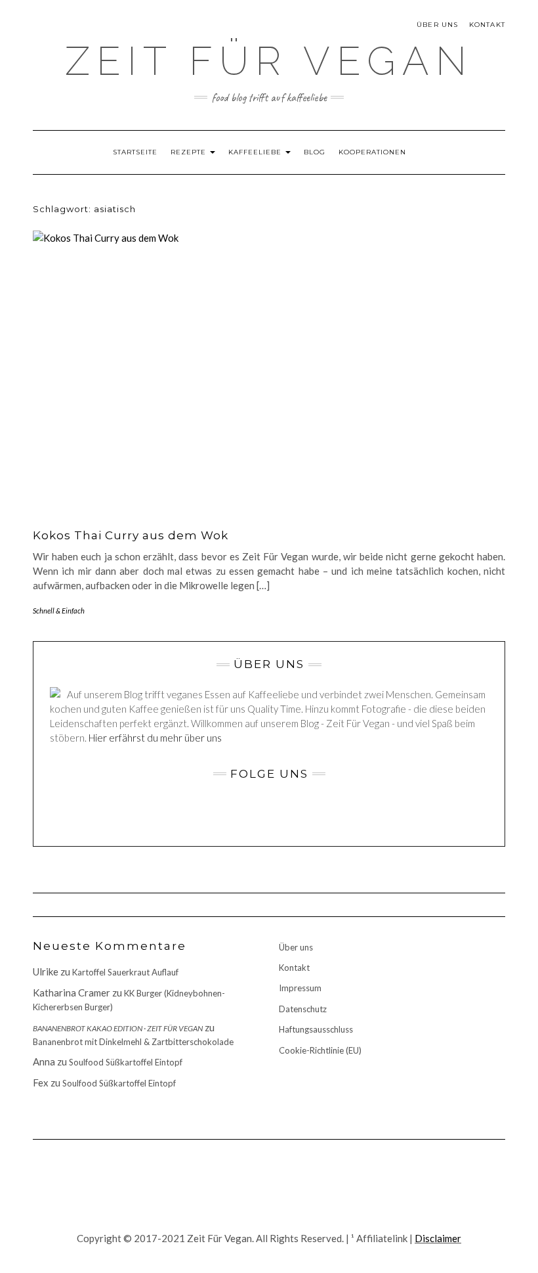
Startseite (135, 152)
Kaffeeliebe (256, 152)
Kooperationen (372, 152)
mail (310, 815)
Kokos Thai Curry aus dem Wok (130, 535)
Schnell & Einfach (59, 610)
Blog (314, 152)
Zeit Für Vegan (269, 61)
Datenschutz (303, 1009)
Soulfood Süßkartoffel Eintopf (125, 1062)
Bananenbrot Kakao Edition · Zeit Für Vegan (118, 1028)
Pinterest (293, 815)
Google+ (277, 815)
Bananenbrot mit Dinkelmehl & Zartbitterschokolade (133, 1042)
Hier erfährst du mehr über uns (155, 738)
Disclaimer (438, 1238)
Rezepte (190, 152)
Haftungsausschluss (316, 1029)
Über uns (438, 24)
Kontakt (487, 24)
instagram (244, 815)
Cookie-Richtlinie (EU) (320, 1050)
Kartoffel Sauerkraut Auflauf (125, 972)
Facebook (228, 815)
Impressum (300, 988)
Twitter (261, 815)
